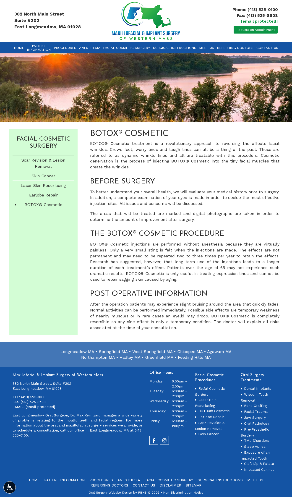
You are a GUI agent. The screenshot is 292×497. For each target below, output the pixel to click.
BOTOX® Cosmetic (43, 204)
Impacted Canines (259, 470)
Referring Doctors (235, 48)
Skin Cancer (43, 175)
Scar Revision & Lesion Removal (43, 163)
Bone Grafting (255, 406)
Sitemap (193, 485)
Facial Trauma (256, 412)
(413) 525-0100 (263, 9)
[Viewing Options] (9, 487)
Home (19, 48)
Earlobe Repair (43, 195)
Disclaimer (170, 485)
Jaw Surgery (255, 418)
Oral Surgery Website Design (110, 492)
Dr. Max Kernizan (84, 415)
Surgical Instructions (174, 48)
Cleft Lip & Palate (259, 464)
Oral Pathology (256, 423)
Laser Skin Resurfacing (43, 185)
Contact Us (267, 48)
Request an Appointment (256, 29)
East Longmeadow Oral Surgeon (40, 415)
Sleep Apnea (255, 447)
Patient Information (64, 480)
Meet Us (206, 48)
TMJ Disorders (256, 441)
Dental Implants (257, 389)
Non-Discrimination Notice (183, 492)
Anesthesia (89, 48)
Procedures (65, 48)
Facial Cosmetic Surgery (126, 48)
